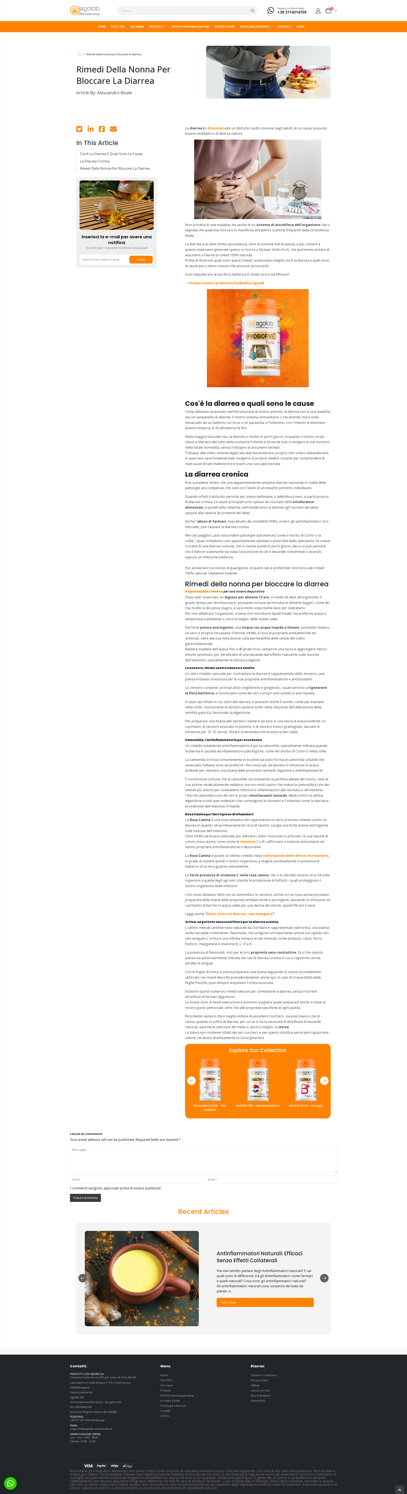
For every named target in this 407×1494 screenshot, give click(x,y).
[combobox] (187, 10)
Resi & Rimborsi (261, 1395)
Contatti (165, 1411)
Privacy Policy (259, 1380)
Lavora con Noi (260, 1390)
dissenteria (216, 128)
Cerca (252, 10)
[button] (191, 1080)
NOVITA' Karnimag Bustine (177, 1395)
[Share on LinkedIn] (90, 130)
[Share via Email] (113, 130)
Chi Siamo (166, 1385)
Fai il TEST (166, 1380)
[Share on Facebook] (102, 130)
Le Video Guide (170, 1400)
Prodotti (165, 1390)
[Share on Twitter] (79, 130)
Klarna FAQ (258, 1400)
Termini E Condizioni (264, 1375)
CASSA (164, 1416)
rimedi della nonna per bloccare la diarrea (115, 168)
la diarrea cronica (95, 161)
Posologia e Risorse (173, 1406)
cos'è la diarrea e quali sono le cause (111, 153)
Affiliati (255, 1385)
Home (80, 54)
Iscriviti (141, 259)
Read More (228, 1302)
